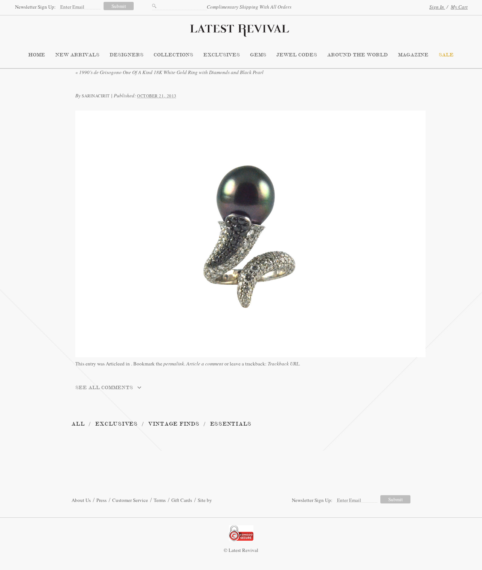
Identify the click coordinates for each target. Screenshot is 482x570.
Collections (173, 55)
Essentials (231, 424)
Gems (258, 55)
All (78, 424)
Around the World (357, 55)
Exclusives (221, 55)
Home (36, 55)
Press (101, 500)
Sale (446, 55)
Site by (205, 500)
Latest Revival (241, 28)
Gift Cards (181, 500)
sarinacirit (96, 96)
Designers (126, 55)
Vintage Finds (174, 424)
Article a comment (204, 363)
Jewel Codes (296, 55)
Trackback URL (283, 363)
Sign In (437, 6)
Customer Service (130, 500)
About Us (81, 500)
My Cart (459, 6)
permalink (173, 363)
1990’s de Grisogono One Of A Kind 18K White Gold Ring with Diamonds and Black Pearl (169, 72)
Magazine (413, 55)
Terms (160, 500)
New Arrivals (77, 55)
